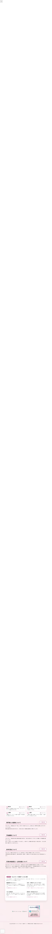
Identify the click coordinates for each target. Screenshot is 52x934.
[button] (43, 822)
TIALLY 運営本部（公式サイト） (12, 896)
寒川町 (30, 806)
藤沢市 (9, 806)
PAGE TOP (49, 905)
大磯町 (9, 812)
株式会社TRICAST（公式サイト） (33, 896)
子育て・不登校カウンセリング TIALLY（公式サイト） (36, 887)
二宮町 (30, 812)
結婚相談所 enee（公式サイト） (12, 887)
